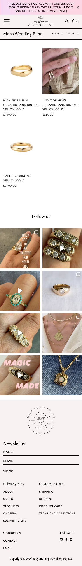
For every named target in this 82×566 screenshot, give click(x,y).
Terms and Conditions (57, 513)
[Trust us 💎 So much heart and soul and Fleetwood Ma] (20, 333)
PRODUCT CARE (50, 506)
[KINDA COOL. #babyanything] (20, 248)
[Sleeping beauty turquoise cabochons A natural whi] (20, 291)
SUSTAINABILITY (14, 520)
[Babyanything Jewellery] (41, 21)
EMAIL (7, 548)
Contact (10, 540)
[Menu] (7, 21)
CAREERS (10, 513)
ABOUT (8, 491)
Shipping (46, 491)
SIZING (8, 499)
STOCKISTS (11, 506)
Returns (46, 499)
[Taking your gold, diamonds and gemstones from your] (20, 375)
